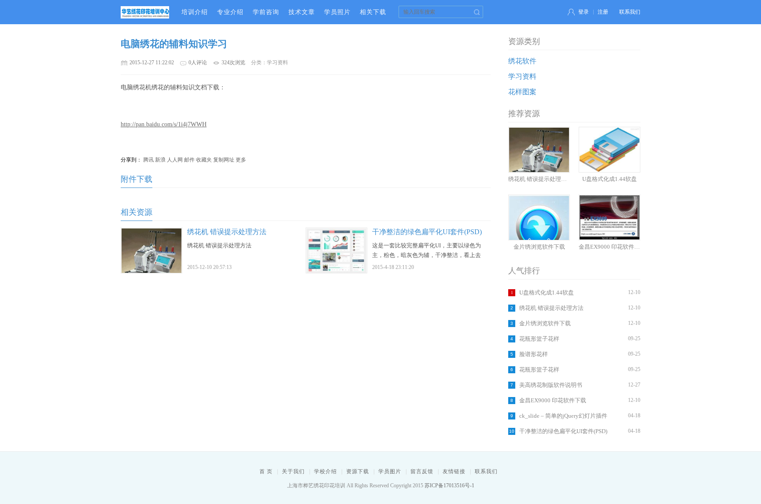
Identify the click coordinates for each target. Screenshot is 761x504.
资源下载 (357, 471)
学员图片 (389, 471)
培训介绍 (194, 12)
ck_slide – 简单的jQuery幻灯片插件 (563, 415)
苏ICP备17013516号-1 (449, 485)
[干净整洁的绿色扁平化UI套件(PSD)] (336, 272)
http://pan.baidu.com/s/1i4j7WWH (164, 124)
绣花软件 (522, 61)
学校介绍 (325, 471)
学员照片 (337, 12)
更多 (241, 160)
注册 (603, 12)
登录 (583, 12)
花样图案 (522, 92)
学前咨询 (266, 12)
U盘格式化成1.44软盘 (546, 292)
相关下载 (373, 12)
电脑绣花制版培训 (145, 12)
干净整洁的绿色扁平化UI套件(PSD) (563, 431)
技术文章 (301, 12)
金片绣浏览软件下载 (545, 323)
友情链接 (454, 471)
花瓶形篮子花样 (539, 338)
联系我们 (629, 12)
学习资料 (522, 76)
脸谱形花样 (533, 354)
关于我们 (293, 471)
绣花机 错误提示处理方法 (551, 308)
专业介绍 (230, 12)
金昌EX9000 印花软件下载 (552, 400)
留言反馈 (421, 471)
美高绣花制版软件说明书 (550, 385)
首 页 (266, 471)
